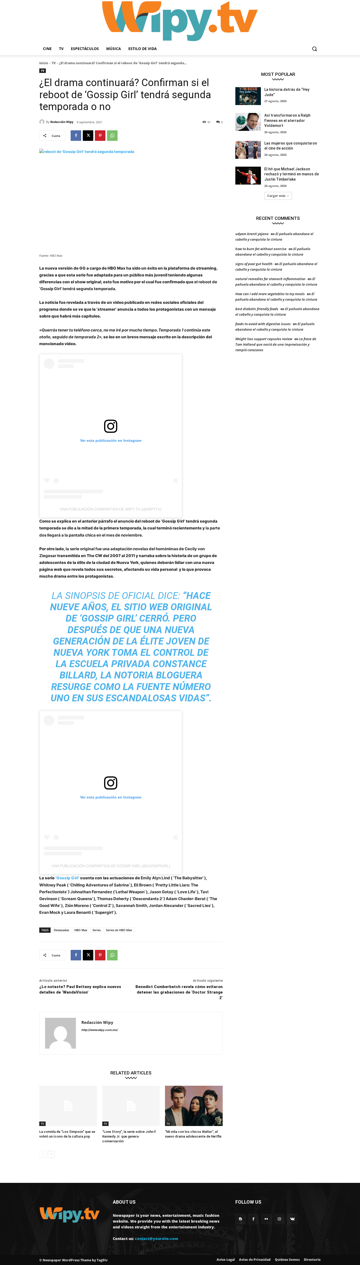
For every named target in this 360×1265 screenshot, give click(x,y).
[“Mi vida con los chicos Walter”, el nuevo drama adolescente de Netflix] (194, 1106)
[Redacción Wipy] (42, 122)
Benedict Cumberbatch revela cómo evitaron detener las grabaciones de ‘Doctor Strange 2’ (179, 992)
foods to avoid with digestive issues (263, 323)
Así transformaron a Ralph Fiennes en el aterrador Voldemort (287, 120)
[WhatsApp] (112, 135)
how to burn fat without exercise (260, 248)
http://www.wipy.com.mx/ (99, 1030)
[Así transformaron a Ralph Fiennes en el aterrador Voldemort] (248, 122)
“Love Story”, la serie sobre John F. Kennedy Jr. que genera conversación (129, 1136)
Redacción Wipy (61, 122)
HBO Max (80, 930)
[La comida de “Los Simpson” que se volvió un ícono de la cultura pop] (68, 1106)
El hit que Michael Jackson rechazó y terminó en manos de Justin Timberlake (291, 174)
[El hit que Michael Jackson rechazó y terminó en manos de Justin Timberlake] (248, 176)
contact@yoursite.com (156, 1238)
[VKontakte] (292, 1219)
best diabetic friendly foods (256, 308)
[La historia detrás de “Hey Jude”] (248, 96)
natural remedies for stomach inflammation (270, 278)
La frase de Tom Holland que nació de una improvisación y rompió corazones (275, 344)
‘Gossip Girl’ (67, 877)
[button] (314, 48)
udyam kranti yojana (252, 233)
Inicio (43, 63)
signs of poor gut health (254, 263)
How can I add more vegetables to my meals (270, 293)
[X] (88, 135)
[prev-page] (42, 1154)
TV (54, 63)
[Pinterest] (100, 135)
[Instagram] (279, 1219)
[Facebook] (76, 135)
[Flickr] (266, 1219)
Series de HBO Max (119, 930)
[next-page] (51, 1154)
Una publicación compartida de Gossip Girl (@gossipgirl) (110, 866)
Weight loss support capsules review (263, 338)
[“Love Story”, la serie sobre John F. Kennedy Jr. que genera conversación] (131, 1106)
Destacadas (61, 930)
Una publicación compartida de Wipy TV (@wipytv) (111, 509)
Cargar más (276, 196)
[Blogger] (240, 1219)
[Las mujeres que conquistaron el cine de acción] (248, 150)
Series (97, 930)
